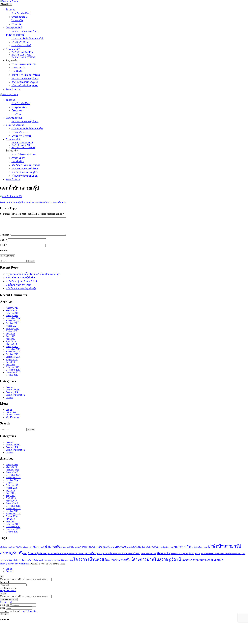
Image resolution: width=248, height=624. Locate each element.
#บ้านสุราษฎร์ (65, 547)
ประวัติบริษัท (17, 71)
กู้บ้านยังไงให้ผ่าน (108, 547)
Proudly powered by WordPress (14, 563)
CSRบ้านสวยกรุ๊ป (76, 547)
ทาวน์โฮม (16, 24)
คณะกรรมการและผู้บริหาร (24, 31)
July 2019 (10, 333)
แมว (71, 560)
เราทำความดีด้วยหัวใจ (28, 560)
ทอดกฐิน (177, 547)
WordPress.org (12, 417)
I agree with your (20, 611)
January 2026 (12, 308)
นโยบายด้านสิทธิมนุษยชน (24, 85)
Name (3, 240)
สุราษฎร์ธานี (188, 553)
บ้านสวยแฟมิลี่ (13, 49)
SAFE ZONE (86, 547)
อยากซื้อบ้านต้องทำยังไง (209, 554)
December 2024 (13, 318)
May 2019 (10, 339)
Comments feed (13, 414)
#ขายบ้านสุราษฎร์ (26, 547)
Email (3, 245)
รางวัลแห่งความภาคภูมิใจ (24, 82)
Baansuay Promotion (15, 395)
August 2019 (12, 331)
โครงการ (10, 9)
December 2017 (13, 370)
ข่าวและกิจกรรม (19, 42)
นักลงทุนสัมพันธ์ (14, 27)
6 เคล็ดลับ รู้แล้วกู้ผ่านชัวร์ (18, 285)
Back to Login (6, 602)
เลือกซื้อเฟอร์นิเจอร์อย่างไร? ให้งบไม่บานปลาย (54, 560)
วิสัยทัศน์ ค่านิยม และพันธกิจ (25, 75)
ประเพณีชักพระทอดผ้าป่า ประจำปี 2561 (121, 553)
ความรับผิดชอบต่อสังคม (23, 64)
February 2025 (12, 313)
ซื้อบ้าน (144, 547)
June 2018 (10, 364)
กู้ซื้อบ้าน (94, 547)
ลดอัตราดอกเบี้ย (176, 554)
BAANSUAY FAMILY (22, 52)
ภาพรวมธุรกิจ (18, 67)
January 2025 (12, 315)
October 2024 (12, 323)
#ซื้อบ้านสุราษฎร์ (38, 547)
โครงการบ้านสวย (88, 559)
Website (3, 250)
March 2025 (11, 310)
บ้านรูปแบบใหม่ (19, 17)
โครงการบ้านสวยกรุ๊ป (117, 559)
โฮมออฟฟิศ (17, 20)
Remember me (10, 588)
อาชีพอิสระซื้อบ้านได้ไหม (225, 554)
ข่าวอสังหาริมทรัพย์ (21, 45)
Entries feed (11, 412)
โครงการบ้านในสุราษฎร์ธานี (156, 559)
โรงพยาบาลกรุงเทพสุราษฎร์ (196, 560)
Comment (5, 235)
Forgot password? (8, 590)
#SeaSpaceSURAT (14, 547)
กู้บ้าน (99, 547)
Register (9, 571)
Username (4, 605)
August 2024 (12, 326)
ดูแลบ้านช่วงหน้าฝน (166, 547)
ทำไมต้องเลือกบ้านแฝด (199, 547)
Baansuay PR (12, 392)
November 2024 (13, 320)
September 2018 (13, 357)
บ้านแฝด (99, 554)
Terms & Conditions (29, 611)
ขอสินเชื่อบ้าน (120, 547)
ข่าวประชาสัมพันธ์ (15, 35)
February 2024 (12, 328)
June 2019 (10, 336)
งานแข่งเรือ (131, 547)
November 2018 (13, 351)
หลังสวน (197, 554)
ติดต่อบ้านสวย (13, 89)
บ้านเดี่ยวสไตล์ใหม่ (20, 13)
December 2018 (13, 349)
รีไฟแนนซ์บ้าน (163, 553)
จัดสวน (138, 547)
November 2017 (13, 372)
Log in (9, 409)
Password (4, 582)
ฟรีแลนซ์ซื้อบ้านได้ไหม (148, 554)
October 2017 (12, 375)
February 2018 (12, 367)
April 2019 (11, 341)
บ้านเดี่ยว (90, 553)
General (9, 397)
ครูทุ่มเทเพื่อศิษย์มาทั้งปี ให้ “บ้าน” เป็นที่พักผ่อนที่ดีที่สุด (33, 274)
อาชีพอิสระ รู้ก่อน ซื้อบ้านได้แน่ (21, 281)
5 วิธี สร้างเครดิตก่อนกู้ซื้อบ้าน (21, 277)
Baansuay (10, 387)
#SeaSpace (3, 547)
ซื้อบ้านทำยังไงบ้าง (153, 547)
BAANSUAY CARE (21, 55)
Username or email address (12, 579)
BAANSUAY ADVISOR (23, 57)
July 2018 (10, 362)
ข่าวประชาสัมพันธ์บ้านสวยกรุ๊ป (27, 38)
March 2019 (11, 344)
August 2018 (12, 359)
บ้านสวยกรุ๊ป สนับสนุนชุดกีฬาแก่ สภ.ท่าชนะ (66, 554)
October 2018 (12, 354)
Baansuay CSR (13, 389)
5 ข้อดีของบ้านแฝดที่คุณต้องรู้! (21, 288)
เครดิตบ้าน (238, 554)
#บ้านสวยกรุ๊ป (52, 546)
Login (3, 593)
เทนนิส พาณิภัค (11, 560)
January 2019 (12, 346)
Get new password (9, 599)
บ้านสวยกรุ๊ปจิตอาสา (38, 553)
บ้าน (25, 554)
